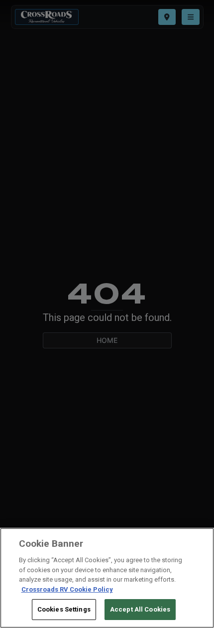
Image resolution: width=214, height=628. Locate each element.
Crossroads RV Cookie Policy (67, 589)
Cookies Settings (64, 609)
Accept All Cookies (140, 609)
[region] (107, 578)
